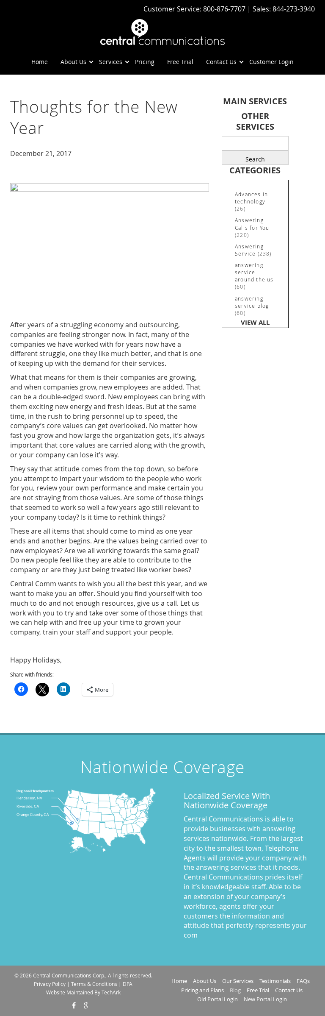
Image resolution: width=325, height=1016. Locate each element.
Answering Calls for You (252, 224)
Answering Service (249, 250)
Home (39, 62)
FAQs (303, 981)
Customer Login (271, 62)
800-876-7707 (225, 9)
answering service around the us (254, 272)
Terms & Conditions (94, 983)
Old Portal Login (217, 999)
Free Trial (180, 62)
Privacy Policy (50, 983)
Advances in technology (251, 198)
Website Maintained (69, 992)
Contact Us (221, 62)
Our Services (237, 981)
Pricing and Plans (202, 990)
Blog (235, 990)
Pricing (144, 62)
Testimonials (275, 981)
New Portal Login (265, 999)
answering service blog (252, 302)
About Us (73, 62)
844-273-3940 (294, 9)
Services (110, 62)
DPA (127, 983)
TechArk (111, 992)
